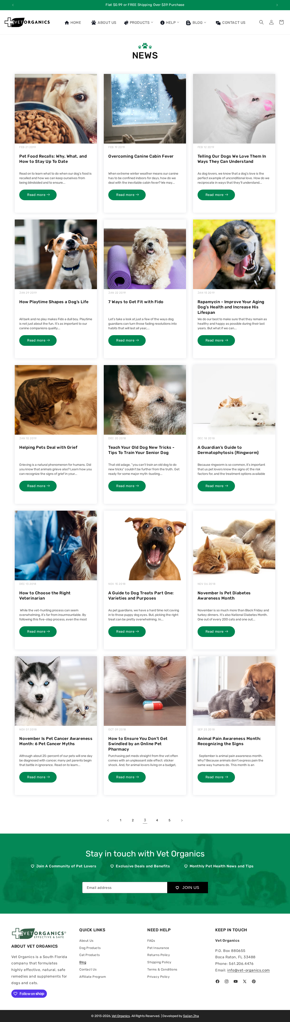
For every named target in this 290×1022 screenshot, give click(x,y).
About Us (86, 941)
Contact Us (88, 969)
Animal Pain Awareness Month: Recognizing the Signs (229, 741)
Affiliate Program (92, 977)
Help (170, 22)
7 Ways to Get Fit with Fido (136, 301)
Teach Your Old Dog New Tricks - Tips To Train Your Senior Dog (141, 450)
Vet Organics (121, 1016)
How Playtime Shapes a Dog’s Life (53, 301)
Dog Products (90, 948)
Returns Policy (158, 955)
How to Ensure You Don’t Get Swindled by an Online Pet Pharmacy (138, 744)
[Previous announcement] (13, 5)
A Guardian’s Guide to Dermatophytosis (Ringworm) (228, 450)
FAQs (151, 941)
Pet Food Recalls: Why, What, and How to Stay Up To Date (53, 159)
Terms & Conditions (162, 969)
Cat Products (89, 955)
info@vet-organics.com (248, 970)
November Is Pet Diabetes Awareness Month (224, 595)
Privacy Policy (158, 977)
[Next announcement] (277, 5)
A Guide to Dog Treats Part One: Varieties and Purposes (141, 595)
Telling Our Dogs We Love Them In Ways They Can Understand (232, 159)
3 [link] (145, 820)
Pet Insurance (158, 948)
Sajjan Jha (191, 1016)
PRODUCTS (139, 22)
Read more (36, 195)
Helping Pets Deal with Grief (48, 447)
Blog (197, 22)
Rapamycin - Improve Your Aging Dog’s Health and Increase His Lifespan (231, 307)
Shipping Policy (159, 962)
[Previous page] (108, 820)
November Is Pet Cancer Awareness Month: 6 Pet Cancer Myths (55, 741)
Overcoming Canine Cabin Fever (141, 156)
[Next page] (182, 820)
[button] (138, 22)
